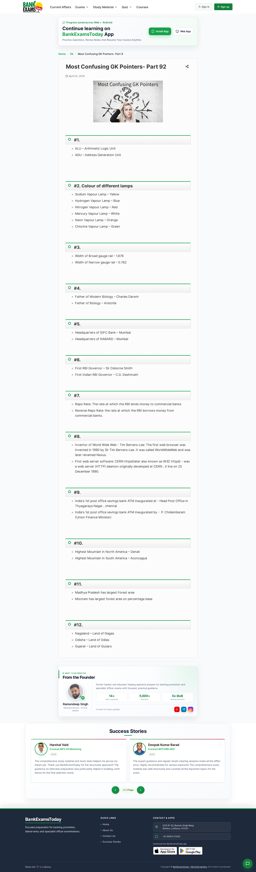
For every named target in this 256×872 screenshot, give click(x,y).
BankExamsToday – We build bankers (190, 867)
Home (62, 54)
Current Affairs (60, 7)
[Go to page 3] (141, 790)
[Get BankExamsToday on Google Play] (191, 851)
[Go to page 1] (115, 790)
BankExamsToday (43, 819)
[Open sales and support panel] (248, 864)
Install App (162, 31)
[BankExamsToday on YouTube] (177, 709)
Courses (142, 7)
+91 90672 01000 (171, 836)
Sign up (225, 6)
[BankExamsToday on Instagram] (190, 709)
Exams (80, 7)
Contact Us (109, 836)
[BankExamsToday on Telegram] (184, 709)
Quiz (125, 7)
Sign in (205, 6)
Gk (71, 54)
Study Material (103, 7)
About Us (108, 830)
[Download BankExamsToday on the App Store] (165, 851)
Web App (185, 31)
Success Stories (112, 841)
